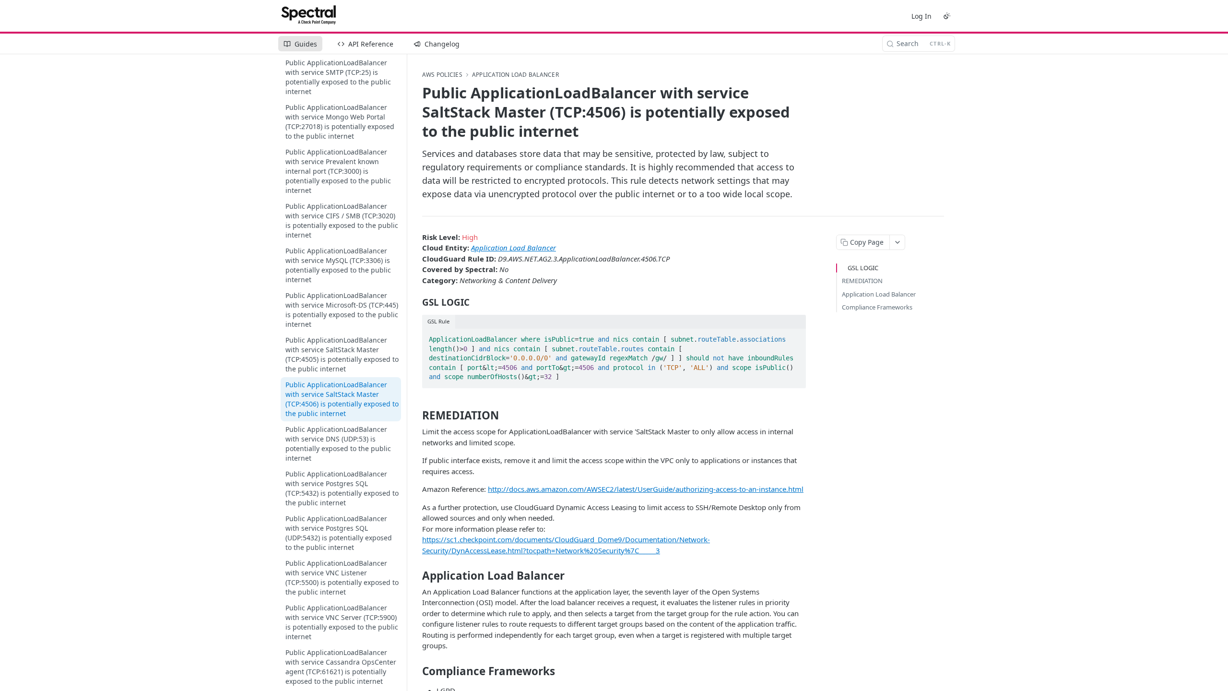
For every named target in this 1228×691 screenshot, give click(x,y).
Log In (921, 16)
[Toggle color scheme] (947, 16)
